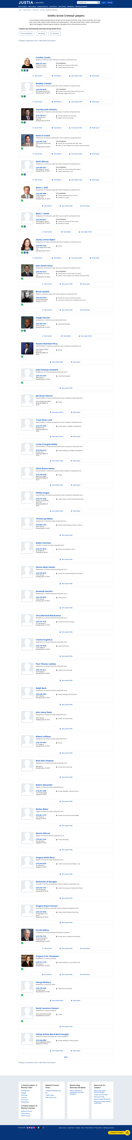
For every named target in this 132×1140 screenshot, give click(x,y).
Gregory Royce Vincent (47, 906)
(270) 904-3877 (41, 167)
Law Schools (53, 6)
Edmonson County (26, 1111)
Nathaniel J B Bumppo (46, 881)
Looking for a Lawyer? (116, 1132)
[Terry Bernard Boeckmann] (27, 620)
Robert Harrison (43, 543)
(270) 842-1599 (41, 142)
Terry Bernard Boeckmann (48, 615)
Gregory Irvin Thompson (47, 956)
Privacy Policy (98, 1127)
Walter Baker (42, 809)
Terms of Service (89, 1127)
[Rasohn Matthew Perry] (27, 348)
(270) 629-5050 (41, 298)
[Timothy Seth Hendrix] (27, 114)
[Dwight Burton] (27, 322)
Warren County (25, 1116)
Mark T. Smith (42, 213)
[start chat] (127, 1132)
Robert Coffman (43, 736)
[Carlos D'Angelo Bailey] (27, 449)
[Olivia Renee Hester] (27, 473)
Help (82, 1127)
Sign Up (110, 2)
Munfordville (25, 1102)
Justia (20, 9)
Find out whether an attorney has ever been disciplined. (77, 1092)
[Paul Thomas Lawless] (27, 669)
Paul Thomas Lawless (46, 664)
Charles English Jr (44, 639)
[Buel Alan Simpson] (27, 765)
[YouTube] (30, 1128)
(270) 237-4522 (41, 549)
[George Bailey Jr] (27, 987)
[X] (41, 1128)
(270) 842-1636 (41, 525)
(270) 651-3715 (41, 815)
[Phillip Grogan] (27, 497)
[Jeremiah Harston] (27, 596)
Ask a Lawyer (32, 6)
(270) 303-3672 (41, 450)
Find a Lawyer (23, 6)
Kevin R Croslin (43, 135)
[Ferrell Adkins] (27, 935)
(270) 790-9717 (41, 115)
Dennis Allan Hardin (45, 567)
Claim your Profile (99, 1097)
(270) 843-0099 (41, 194)
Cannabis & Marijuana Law (53, 1090)
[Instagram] (34, 1128)
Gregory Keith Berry (45, 857)
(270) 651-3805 (41, 791)
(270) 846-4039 (41, 694)
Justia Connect (63, 1127)
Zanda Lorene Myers (45, 239)
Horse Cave (24, 1100)
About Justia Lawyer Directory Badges (100, 1091)
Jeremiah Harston (44, 591)
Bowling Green (25, 1090)
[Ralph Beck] (27, 693)
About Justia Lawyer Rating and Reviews (102, 1102)
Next (66, 1057)
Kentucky (42, 9)
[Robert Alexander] (27, 790)
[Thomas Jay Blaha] (27, 523)
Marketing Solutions (81, 6)
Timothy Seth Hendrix (46, 109)
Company (77, 1127)
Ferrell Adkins (42, 930)
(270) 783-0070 (41, 573)
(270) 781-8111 (41, 670)
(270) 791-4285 (41, 426)
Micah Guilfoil (42, 291)
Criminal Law (36, 9)
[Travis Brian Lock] (27, 425)
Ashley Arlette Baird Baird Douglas (52, 1034)
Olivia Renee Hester (45, 468)
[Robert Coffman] (27, 741)
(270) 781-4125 (41, 621)
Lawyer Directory (27, 9)
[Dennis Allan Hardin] (27, 572)
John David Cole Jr (44, 265)
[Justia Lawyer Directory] (26, 2)
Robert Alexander (44, 785)
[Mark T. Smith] (27, 218)
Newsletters (70, 6)
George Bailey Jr (43, 982)
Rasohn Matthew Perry (47, 343)
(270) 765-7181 (41, 936)
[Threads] (36, 1128)
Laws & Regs (62, 6)
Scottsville (24, 1095)
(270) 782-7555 (41, 376)
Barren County (25, 1113)
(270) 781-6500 (41, 646)
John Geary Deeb (44, 712)
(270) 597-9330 (41, 912)
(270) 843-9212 (41, 272)
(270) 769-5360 (41, 988)
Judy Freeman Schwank (47, 369)
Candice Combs (43, 57)
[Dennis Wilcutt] (27, 838)
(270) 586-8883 (41, 1040)
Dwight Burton (43, 317)
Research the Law (42, 6)
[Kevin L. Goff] (27, 192)
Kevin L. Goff (42, 187)
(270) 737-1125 (41, 962)
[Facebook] (32, 1128)
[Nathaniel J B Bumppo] (27, 886)
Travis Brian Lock (44, 420)
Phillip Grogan (43, 492)
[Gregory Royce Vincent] (27, 911)
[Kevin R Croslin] (27, 140)
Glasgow (23, 1093)
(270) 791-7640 (41, 499)
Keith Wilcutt (42, 161)
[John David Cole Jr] (27, 270)
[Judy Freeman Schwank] (27, 374)
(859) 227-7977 (41, 63)
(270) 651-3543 (41, 839)
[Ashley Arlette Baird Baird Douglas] (27, 1039)
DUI (46, 1093)
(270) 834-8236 (41, 863)
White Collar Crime (50, 1097)
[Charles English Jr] (27, 644)
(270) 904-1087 (41, 324)
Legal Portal (71, 1127)
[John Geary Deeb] (27, 717)
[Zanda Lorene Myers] (27, 244)
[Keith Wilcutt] (27, 166)
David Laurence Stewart (47, 1008)
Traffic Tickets (49, 1095)
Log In (103, 2)
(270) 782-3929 (41, 474)
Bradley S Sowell (43, 83)
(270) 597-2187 (41, 888)
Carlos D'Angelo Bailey (46, 444)
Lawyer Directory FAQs (101, 1094)
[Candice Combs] (27, 62)
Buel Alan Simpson (45, 760)
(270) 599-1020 (41, 246)
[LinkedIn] (27, 1128)
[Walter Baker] (27, 814)
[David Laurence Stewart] (27, 1013)
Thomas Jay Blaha (44, 518)
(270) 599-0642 (41, 89)
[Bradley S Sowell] (27, 88)
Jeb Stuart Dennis (44, 395)
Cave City (24, 1097)
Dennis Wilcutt (43, 833)
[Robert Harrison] (27, 548)
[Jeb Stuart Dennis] (27, 400)
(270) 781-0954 (41, 742)
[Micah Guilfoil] (27, 296)
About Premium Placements (102, 1099)
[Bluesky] (38, 1128)
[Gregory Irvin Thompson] (27, 961)
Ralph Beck (41, 688)
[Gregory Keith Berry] (27, 862)
